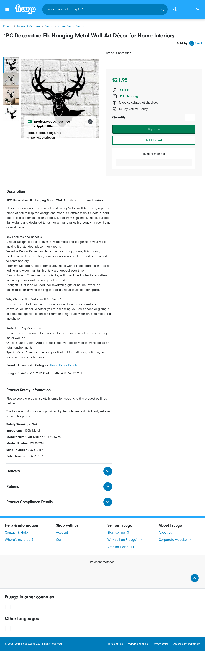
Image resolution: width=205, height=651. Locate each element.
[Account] (187, 9)
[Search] (163, 9)
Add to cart (154, 140)
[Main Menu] (7, 9)
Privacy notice (161, 644)
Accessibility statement (186, 644)
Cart (59, 540)
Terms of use (115, 644)
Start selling (116, 532)
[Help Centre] (175, 9)
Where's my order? (19, 540)
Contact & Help (16, 532)
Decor (49, 26)
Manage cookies (138, 644)
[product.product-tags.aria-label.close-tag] (90, 121)
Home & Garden (28, 26)
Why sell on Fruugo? (122, 540)
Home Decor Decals (71, 26)
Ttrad (198, 43)
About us (165, 532)
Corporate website (173, 540)
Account (62, 532)
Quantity (119, 117)
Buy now (154, 129)
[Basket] (198, 9)
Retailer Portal (118, 547)
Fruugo (7, 26)
